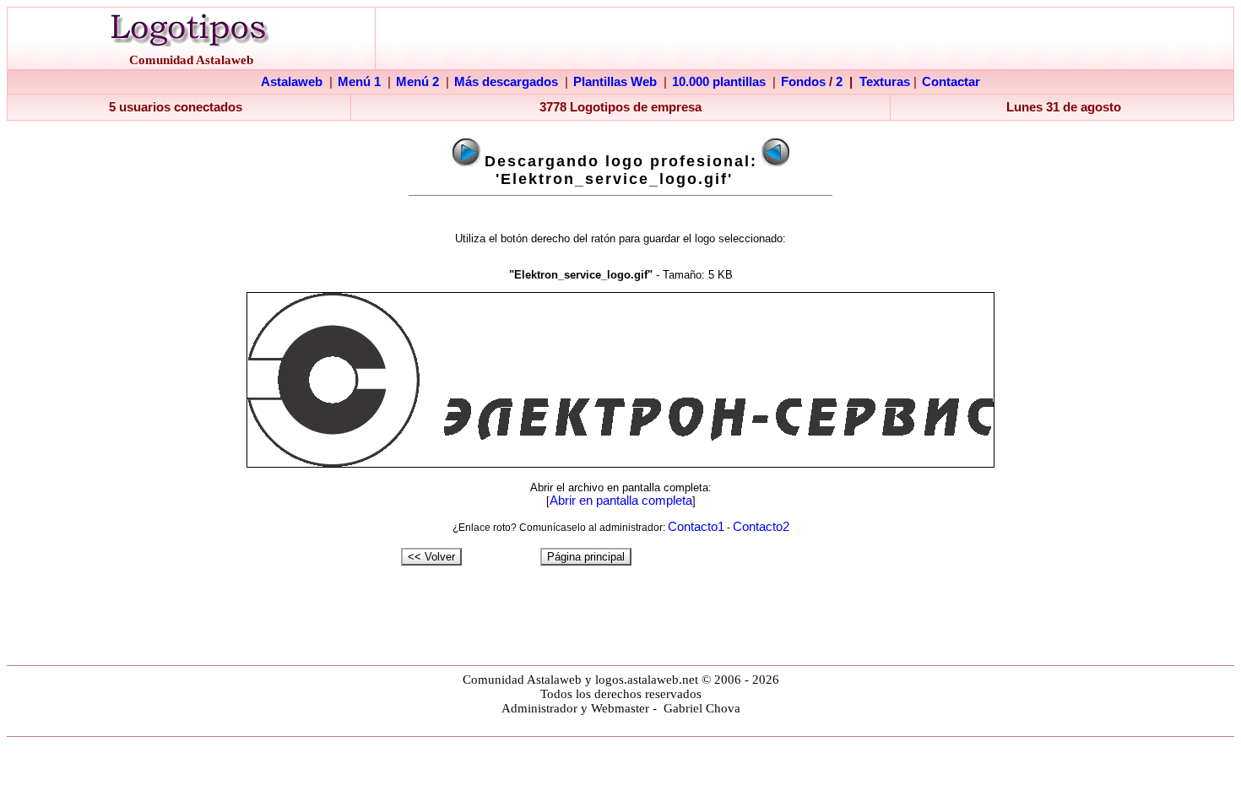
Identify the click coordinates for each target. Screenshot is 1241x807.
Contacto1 (696, 526)
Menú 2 (417, 82)
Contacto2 (761, 526)
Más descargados (506, 82)
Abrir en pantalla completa (621, 500)
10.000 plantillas (719, 82)
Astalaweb (291, 82)
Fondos (803, 82)
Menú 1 (359, 82)
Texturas (884, 82)
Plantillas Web (615, 82)
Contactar (951, 82)
